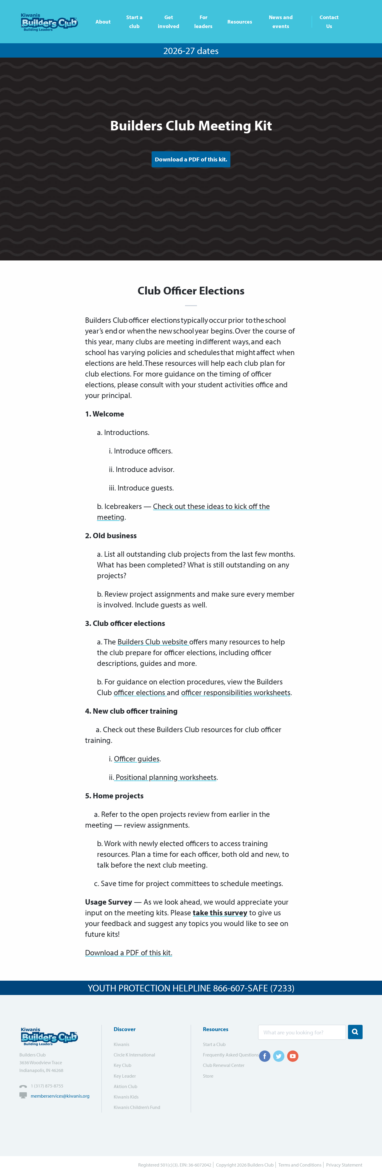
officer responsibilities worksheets (235, 692)
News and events (281, 22)
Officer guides (136, 758)
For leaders (203, 22)
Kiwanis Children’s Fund (137, 1107)
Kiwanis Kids (126, 1097)
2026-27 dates (191, 50)
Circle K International (134, 1055)
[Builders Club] (51, 21)
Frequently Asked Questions (227, 1055)
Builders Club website (153, 642)
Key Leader (125, 1076)
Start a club (134, 22)
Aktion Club (125, 1086)
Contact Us (329, 22)
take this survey (220, 912)
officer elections (140, 692)
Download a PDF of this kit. (191, 159)
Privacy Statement (344, 1165)
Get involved (168, 22)
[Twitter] (278, 1056)
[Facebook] (264, 1056)
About (103, 21)
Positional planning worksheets (165, 777)
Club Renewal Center (223, 1065)
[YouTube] (292, 1056)
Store (208, 1076)
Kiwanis (121, 1044)
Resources (239, 21)
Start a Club (214, 1044)
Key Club (122, 1065)
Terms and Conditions (299, 1165)
